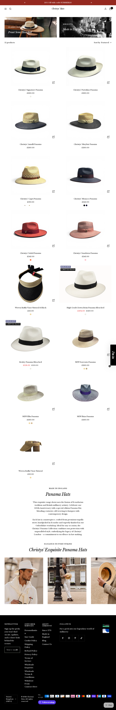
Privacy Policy (31, 654)
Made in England (46, 635)
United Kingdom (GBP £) (9, 699)
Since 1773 (46, 630)
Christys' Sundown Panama (85, 253)
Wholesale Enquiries (29, 666)
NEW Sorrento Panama (85, 362)
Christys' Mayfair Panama (85, 144)
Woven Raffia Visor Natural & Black (30, 308)
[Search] (10, 9)
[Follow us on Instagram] (69, 638)
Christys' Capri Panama (30, 199)
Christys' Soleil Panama (30, 253)
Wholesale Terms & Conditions (29, 674)
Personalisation (31, 631)
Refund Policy (31, 651)
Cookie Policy (31, 640)
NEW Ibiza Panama (85, 416)
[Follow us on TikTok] (81, 638)
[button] (113, 355)
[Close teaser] (110, 366)
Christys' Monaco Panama (85, 199)
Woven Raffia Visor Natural (31, 471)
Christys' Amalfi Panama (30, 144)
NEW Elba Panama (30, 416)
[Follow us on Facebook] (63, 638)
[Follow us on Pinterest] (75, 638)
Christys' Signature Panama (30, 90)
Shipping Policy (29, 645)
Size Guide (29, 637)
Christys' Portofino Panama (85, 90)
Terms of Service (29, 659)
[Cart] (110, 9)
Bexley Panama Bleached (30, 362)
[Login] (105, 9)
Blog (44, 640)
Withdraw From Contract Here (31, 684)
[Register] (17, 650)
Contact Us (47, 644)
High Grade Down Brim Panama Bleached (85, 308)
